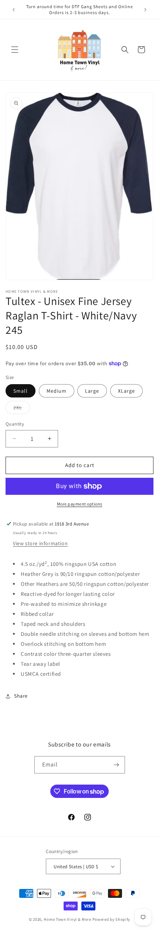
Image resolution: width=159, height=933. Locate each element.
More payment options (79, 504)
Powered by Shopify (111, 919)
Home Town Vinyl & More (67, 919)
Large (92, 390)
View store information (40, 543)
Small (20, 390)
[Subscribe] (116, 764)
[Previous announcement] (14, 9)
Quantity (15, 424)
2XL (21, 409)
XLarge (126, 390)
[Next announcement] (145, 9)
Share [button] (21, 695)
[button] (15, 49)
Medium (57, 390)
